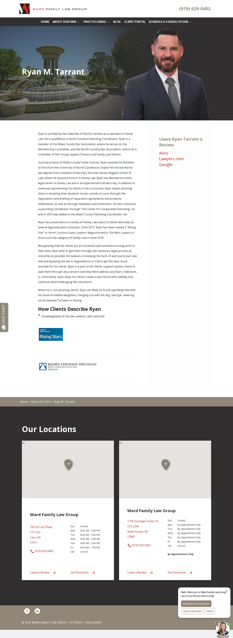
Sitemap (76, 622)
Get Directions (79, 572)
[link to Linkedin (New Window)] (37, 611)
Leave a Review (40, 572)
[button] (78, 21)
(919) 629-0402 (44, 551)
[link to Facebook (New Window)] (27, 611)
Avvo (163, 153)
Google (165, 164)
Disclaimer (93, 622)
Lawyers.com (171, 158)
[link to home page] (53, 8)
